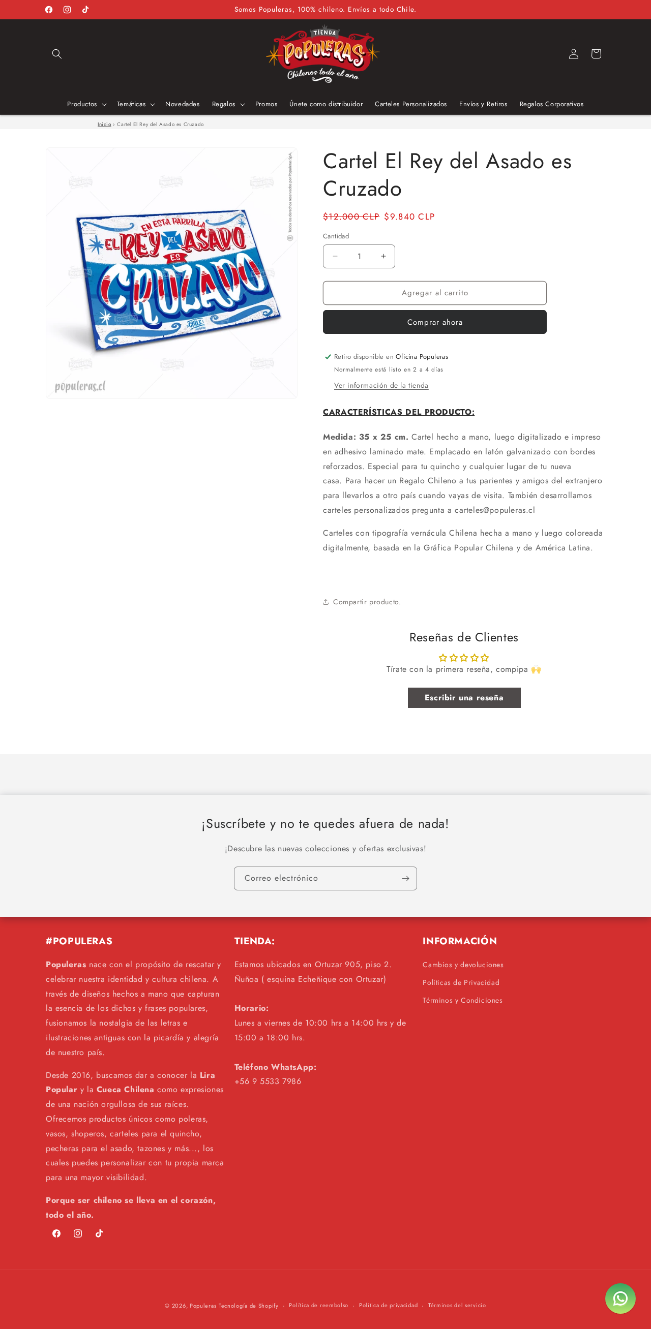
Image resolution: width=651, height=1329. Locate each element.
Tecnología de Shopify (249, 1306)
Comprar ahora (435, 322)
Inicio (104, 124)
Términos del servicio (457, 1305)
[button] (57, 54)
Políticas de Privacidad (461, 982)
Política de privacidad (388, 1305)
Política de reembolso (318, 1305)
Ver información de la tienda (381, 385)
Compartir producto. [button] (367, 602)
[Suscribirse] (405, 878)
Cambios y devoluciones (463, 965)
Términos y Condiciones (462, 1000)
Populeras (203, 1306)
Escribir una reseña (464, 697)
